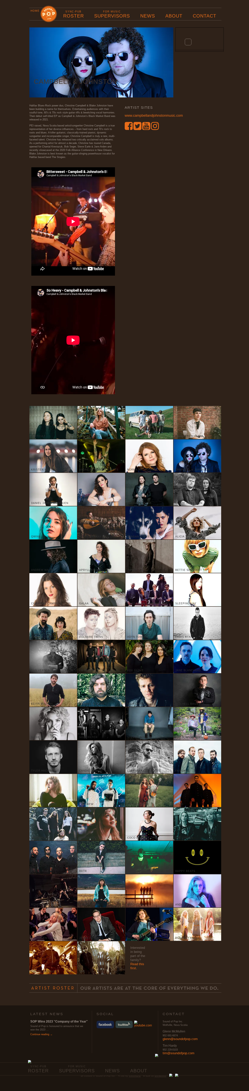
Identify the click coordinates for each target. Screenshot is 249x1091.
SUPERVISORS (112, 14)
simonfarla (135, 1076)
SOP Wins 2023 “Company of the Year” (59, 1021)
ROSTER (73, 14)
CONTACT (204, 15)
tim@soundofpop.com (178, 1053)
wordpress (161, 1076)
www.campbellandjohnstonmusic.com (154, 115)
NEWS (147, 15)
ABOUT (173, 15)
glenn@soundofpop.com (180, 1039)
